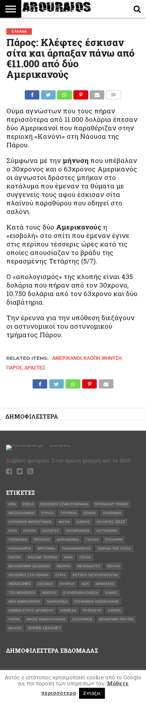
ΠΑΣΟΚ (15, 557)
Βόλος (15, 628)
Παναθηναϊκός (76, 548)
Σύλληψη (113, 539)
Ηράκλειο (105, 584)
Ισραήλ (89, 513)
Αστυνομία (106, 530)
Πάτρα (14, 619)
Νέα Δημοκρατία (24, 601)
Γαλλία (92, 539)
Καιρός (83, 522)
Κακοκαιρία (20, 548)
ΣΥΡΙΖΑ (47, 513)
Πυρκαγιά (92, 610)
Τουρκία (69, 513)
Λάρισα (114, 610)
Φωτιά (64, 522)
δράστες (34, 367)
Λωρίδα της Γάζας (114, 548)
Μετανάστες (89, 566)
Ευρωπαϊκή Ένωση (80, 592)
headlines (20, 584)
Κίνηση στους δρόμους (31, 610)
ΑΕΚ (85, 584)
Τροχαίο (42, 539)
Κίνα (68, 557)
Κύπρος (67, 584)
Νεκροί (64, 566)
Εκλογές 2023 (111, 522)
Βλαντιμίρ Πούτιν (116, 619)
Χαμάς (111, 592)
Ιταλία (85, 557)
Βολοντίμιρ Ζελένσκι (29, 566)
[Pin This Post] (80, 93)
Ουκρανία (112, 513)
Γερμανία (18, 539)
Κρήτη (29, 530)
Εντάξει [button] (92, 693)
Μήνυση (112, 358)
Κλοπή (92, 358)
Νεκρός (49, 592)
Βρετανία (46, 548)
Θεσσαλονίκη (21, 513)
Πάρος (14, 367)
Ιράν (13, 530)
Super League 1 (44, 628)
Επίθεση (68, 610)
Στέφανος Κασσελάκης (96, 601)
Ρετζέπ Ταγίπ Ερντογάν (95, 575)
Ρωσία (28, 504)
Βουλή (113, 566)
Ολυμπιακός (78, 530)
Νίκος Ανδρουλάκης (46, 619)
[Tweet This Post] (48, 93)
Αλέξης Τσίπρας (42, 557)
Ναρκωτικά (57, 601)
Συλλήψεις (82, 619)
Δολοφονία (68, 539)
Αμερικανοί (67, 358)
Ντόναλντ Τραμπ (111, 504)
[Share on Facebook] (32, 93)
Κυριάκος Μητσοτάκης (30, 522)
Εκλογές (50, 530)
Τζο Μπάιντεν (22, 592)
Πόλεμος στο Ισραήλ (29, 575)
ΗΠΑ (12, 504)
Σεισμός (45, 584)
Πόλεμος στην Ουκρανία (64, 504)
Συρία (60, 575)
